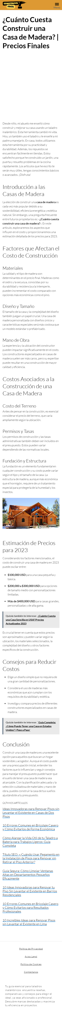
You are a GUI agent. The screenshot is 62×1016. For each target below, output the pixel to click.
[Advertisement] (31, 85)
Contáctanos (31, 972)
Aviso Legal (31, 956)
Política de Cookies (31, 964)
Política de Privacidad (31, 948)
